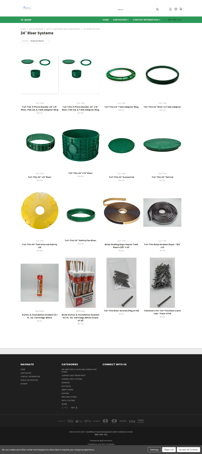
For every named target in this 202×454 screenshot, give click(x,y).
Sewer (64, 404)
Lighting (65, 393)
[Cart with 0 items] (180, 9)
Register (34, 380)
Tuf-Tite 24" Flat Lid (162, 177)
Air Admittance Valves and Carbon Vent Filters (79, 370)
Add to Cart (39, 77)
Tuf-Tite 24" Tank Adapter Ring (121, 107)
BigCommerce (106, 440)
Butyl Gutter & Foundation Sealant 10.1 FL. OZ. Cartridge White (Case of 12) (80, 317)
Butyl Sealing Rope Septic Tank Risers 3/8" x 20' (121, 246)
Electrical (66, 386)
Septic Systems (68, 400)
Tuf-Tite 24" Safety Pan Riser (80, 240)
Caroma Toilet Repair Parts (74, 375)
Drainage (66, 382)
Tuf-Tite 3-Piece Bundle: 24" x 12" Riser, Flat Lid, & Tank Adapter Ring (80, 108)
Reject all (169, 449)
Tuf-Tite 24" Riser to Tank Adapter (162, 107)
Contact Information (145, 19)
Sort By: (25, 41)
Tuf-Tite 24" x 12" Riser (80, 173)
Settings (154, 449)
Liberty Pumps (67, 390)
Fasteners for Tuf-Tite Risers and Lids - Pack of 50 (162, 312)
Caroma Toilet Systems (72, 379)
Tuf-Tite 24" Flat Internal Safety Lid (39, 246)
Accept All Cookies (188, 449)
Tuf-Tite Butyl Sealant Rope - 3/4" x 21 (162, 246)
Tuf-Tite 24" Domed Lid (121, 177)
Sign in (24, 380)
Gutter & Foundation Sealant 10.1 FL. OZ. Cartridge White (39, 316)
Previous (194, 445)
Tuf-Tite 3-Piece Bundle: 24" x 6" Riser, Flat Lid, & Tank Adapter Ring (39, 108)
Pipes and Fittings (69, 397)
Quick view (39, 72)
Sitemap (24, 384)
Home (106, 19)
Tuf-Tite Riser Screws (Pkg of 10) (121, 310)
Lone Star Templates (105, 444)
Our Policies (120, 19)
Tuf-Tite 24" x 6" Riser (40, 177)
